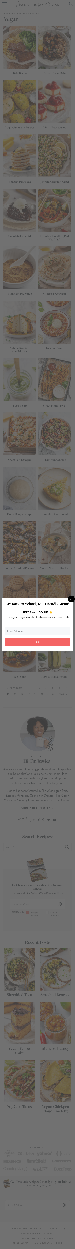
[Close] (71, 599)
